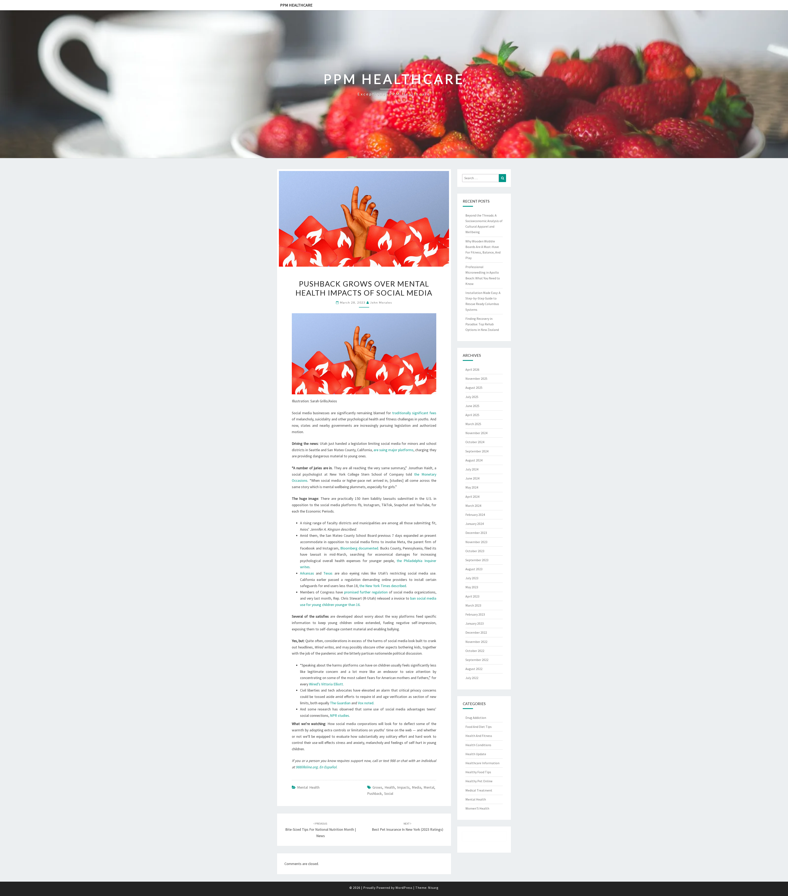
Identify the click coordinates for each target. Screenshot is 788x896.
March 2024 (473, 506)
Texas (327, 573)
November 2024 (476, 433)
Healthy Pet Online (478, 781)
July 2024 (471, 469)
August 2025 (473, 387)
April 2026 (472, 369)
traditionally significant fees (414, 413)
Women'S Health (477, 808)
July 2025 (471, 397)
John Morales (381, 302)
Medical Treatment (478, 790)
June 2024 (472, 478)
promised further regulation (366, 592)
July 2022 (471, 678)
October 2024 (474, 442)
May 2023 (471, 587)
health (390, 787)
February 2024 (475, 515)
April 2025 (472, 415)
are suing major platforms (393, 449)
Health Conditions (478, 745)
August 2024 (473, 460)
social (388, 793)
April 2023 (472, 596)
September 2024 (476, 451)
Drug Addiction (475, 718)
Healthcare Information (482, 763)
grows (377, 787)
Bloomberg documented (359, 548)
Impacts (403, 787)
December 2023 (476, 533)
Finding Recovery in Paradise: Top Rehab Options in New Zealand (482, 324)
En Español (328, 767)
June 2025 (472, 406)
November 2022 (476, 642)
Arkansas (307, 573)
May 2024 (471, 487)
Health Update (475, 754)
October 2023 (474, 551)
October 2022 (474, 651)
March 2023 (473, 605)
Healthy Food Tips (478, 772)
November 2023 (476, 542)
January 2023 (474, 623)
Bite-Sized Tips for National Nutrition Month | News (320, 830)
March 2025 (473, 424)
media (416, 787)
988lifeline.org (307, 767)
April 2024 (472, 496)
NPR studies (339, 715)
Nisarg (433, 888)
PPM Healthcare (296, 5)
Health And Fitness (478, 736)
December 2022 (476, 632)
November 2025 (476, 378)
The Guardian (340, 703)
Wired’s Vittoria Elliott (326, 684)
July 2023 (471, 578)
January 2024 (474, 524)
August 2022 (473, 669)
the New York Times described (382, 585)
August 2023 (473, 569)
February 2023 (475, 614)
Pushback (374, 793)
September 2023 (476, 560)
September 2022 (476, 660)
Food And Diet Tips (478, 727)
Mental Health (308, 787)
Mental (429, 787)
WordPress (403, 888)
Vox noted (365, 703)
